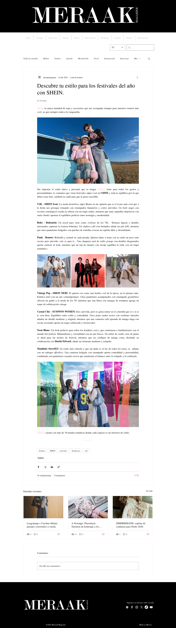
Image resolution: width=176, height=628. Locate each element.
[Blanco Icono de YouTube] (151, 607)
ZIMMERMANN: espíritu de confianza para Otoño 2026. (130, 525)
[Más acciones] (137, 77)
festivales (63, 450)
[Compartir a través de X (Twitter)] (45, 467)
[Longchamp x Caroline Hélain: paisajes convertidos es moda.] (43, 507)
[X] (141, 607)
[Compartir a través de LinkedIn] (52, 467)
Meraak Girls (83, 58)
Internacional (109, 58)
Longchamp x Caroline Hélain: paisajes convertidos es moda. (42, 525)
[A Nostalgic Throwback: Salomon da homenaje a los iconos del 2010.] (88, 507)
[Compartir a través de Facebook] (38, 467)
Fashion (57, 58)
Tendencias (76, 450)
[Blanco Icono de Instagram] (136, 607)
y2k (86, 450)
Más (136, 58)
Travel (96, 58)
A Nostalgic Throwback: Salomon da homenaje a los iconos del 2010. (85, 525)
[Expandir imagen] (54, 270)
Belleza (46, 58)
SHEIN (52, 450)
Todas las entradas (30, 58)
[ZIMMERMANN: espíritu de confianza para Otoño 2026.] (132, 507)
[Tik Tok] (146, 607)
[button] (149, 58)
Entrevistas (124, 58)
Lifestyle (69, 58)
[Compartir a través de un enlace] (58, 467)
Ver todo (149, 491)
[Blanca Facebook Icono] (132, 607)
